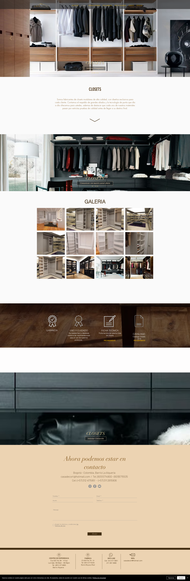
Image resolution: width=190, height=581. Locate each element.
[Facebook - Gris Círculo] (94, 486)
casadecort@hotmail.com (75, 476)
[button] (51, 219)
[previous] (41, 245)
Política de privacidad (99, 578)
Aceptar (181, 578)
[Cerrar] (187, 577)
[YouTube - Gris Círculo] (99, 486)
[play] (149, 277)
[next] (149, 245)
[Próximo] (179, 38)
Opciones (171, 578)
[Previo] (11, 38)
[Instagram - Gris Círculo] (90, 486)
